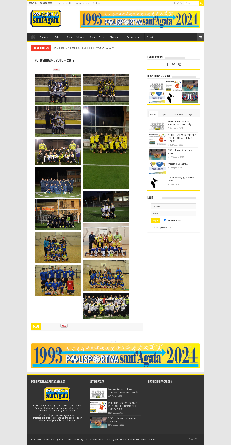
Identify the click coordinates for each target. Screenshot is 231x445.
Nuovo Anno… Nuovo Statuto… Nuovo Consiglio (123, 391)
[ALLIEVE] (106, 240)
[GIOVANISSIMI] (58, 182)
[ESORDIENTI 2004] (58, 89)
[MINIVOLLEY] (58, 247)
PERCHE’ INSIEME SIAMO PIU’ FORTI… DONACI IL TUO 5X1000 (182, 138)
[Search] (201, 3)
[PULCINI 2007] (58, 152)
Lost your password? (161, 227)
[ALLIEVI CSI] (106, 147)
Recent (153, 114)
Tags (189, 114)
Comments (178, 114)
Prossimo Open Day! (178, 163)
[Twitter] (177, 3)
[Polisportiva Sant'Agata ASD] (46, 18)
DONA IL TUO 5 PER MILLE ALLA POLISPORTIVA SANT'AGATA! (83, 48)
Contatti (96, 3)
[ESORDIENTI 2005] (106, 89)
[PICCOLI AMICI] (106, 206)
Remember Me (173, 220)
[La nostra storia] (139, 19)
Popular (164, 114)
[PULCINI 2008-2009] (58, 214)
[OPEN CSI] (106, 306)
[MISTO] (58, 280)
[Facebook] (175, 3)
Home (33, 36)
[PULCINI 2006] (58, 121)
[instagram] (181, 3)
